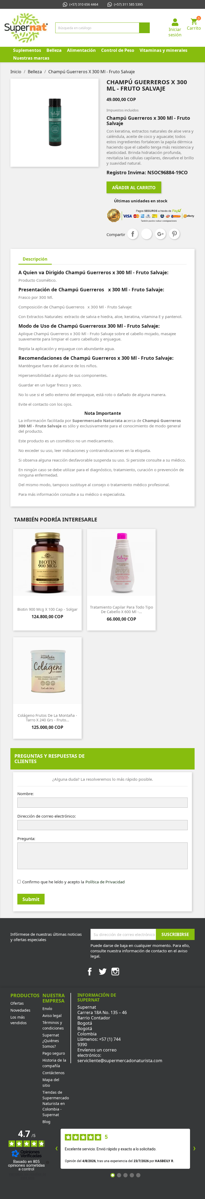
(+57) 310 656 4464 (83, 4)
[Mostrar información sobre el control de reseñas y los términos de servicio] (47, 1162)
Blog (46, 1121)
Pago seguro (53, 1053)
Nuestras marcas (31, 58)
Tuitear (146, 234)
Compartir (132, 234)
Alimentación (81, 50)
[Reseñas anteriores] (56, 1148)
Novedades (20, 1010)
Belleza (54, 50)
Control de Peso (117, 50)
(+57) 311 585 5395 (128, 4)
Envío (47, 1008)
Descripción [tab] (35, 259)
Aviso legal (52, 1015)
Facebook (89, 971)
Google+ (160, 234)
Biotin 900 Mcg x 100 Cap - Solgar (47, 609)
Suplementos (27, 50)
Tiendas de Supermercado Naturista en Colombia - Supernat (55, 1103)
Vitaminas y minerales (163, 50)
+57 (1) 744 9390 (99, 1041)
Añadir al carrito (134, 188)
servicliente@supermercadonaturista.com (119, 1060)
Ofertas (17, 1003)
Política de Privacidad (105, 881)
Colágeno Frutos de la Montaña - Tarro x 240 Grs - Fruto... (47, 718)
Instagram (115, 971)
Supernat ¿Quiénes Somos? (50, 1040)
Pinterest (174, 234)
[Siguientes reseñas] (194, 1148)
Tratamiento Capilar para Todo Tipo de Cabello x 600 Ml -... (121, 609)
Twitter (102, 971)
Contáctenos (53, 1072)
